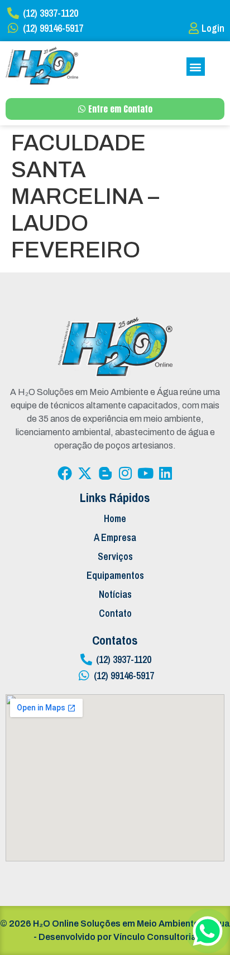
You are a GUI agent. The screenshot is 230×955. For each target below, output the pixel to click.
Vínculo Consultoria (155, 937)
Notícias (115, 594)
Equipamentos (115, 575)
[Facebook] (65, 473)
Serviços (115, 556)
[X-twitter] (85, 473)
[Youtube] (145, 473)
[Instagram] (125, 473)
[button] (195, 66)
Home (115, 518)
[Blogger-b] (105, 473)
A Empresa (115, 537)
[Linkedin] (165, 473)
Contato (115, 613)
